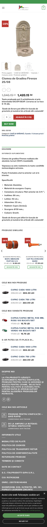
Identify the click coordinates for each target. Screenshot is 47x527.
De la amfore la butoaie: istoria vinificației (22, 425)
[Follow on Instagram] (8, 399)
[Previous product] (8, 90)
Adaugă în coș (24, 117)
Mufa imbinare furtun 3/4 (12, 260)
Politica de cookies (13, 445)
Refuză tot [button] (23, 521)
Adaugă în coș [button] (12, 267)
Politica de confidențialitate (19, 453)
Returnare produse (14, 457)
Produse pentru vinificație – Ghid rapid (25, 415)
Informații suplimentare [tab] (13, 153)
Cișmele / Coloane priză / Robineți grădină (20, 74)
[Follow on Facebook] (4, 399)
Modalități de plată (14, 441)
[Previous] (5, 38)
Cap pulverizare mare (35, 260)
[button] (3, 8)
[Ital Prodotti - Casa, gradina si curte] (23, 8)
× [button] (44, 493)
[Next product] (4, 90)
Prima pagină (7, 73)
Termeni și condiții (13, 461)
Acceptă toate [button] (23, 515)
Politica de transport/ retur (19, 449)
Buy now (9, 124)
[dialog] (23, 509)
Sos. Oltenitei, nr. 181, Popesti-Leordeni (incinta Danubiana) (22, 489)
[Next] (41, 38)
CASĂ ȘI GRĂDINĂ (21, 73)
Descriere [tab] (6, 149)
